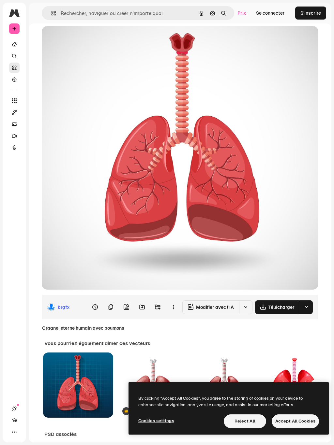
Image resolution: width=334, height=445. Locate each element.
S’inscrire (310, 13)
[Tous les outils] (14, 100)
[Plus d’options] (173, 307)
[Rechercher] (14, 56)
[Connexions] (14, 408)
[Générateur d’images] (14, 124)
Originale (84, 38)
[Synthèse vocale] (14, 147)
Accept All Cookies (295, 421)
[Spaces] (14, 112)
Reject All (245, 421)
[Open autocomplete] (51, 13)
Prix (241, 13)
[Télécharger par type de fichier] (306, 307)
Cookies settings (156, 420)
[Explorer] (14, 79)
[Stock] (14, 68)
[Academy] (14, 420)
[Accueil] (14, 44)
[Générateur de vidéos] (14, 136)
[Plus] (14, 432)
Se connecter (270, 13)
